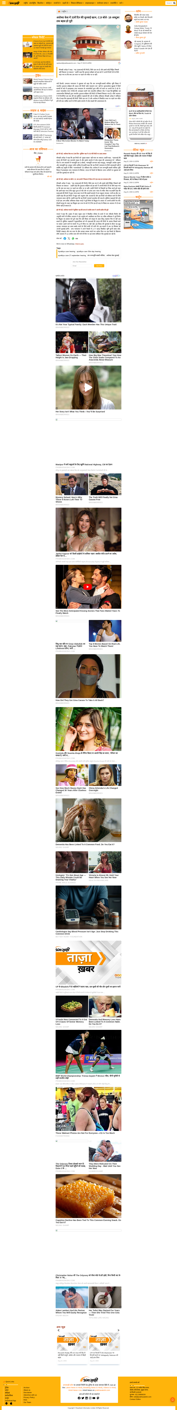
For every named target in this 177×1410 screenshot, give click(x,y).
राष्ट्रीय (26, 3)
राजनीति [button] (113, 3)
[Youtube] (94, 1398)
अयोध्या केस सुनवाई (112, 255)
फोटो (6, 1390)
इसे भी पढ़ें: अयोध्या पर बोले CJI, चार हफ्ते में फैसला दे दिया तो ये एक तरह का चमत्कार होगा (83, 179)
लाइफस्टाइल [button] (89, 3)
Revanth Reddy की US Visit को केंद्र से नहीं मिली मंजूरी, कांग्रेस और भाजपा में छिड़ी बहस (72, 1355)
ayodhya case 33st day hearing (89, 251)
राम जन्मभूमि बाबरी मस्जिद (96, 255)
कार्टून (7, 1398)
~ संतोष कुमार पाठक (141, 22)
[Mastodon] (98, 1398)
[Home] (59, 11)
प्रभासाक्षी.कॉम (68, 1385)
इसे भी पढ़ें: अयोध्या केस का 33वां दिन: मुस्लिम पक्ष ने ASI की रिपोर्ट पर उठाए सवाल (81, 154)
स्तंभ (138, 11)
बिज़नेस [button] (40, 3)
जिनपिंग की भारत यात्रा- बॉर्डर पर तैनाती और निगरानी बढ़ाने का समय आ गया (143, 17)
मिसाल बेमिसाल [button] (76, 3)
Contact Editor (135, 1399)
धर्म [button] (120, 3)
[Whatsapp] (73, 239)
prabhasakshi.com (102, 1390)
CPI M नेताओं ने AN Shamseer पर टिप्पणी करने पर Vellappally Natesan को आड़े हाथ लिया (104, 1355)
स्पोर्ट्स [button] (48, 3)
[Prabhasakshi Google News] (119, 63)
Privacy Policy (29, 1397)
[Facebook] (117, 33)
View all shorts (140, 143)
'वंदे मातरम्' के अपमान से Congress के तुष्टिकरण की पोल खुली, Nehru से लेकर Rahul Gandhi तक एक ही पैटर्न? (143, 46)
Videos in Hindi (109, 1388)
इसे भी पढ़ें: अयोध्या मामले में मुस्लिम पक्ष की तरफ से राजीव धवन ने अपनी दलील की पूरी (82, 210)
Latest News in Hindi (73, 1388)
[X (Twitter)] (117, 37)
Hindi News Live (75, 1390)
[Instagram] (90, 1398)
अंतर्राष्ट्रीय (32, 3)
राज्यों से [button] (57, 3)
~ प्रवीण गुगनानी (139, 53)
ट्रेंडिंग (38, 75)
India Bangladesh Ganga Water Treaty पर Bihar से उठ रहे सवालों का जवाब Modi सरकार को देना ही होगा (143, 30)
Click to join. (79, 244)
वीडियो (7, 1393)
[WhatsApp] (117, 42)
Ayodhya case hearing (66, 251)
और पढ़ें (49, 176)
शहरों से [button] (65, 3)
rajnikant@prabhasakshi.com (66, 63)
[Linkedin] (87, 1398)
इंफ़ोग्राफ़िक (9, 1395)
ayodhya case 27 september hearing (72, 255)
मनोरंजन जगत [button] (102, 3)
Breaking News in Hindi (92, 1388)
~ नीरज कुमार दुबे (140, 38)
